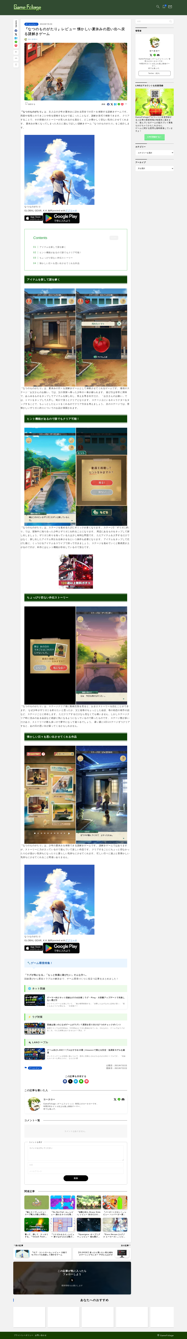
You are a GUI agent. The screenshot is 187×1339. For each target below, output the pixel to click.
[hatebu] (16, 38)
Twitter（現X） (154, 73)
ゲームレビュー (31, 24)
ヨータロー (33, 39)
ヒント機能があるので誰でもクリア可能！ (61, 252)
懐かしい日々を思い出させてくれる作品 (60, 263)
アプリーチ (71, 210)
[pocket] (16, 45)
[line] (16, 42)
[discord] (123, 1099)
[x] (16, 34)
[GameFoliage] (27, 8)
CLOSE (114, 238)
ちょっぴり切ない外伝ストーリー (56, 258)
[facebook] (16, 30)
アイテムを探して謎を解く (53, 247)
